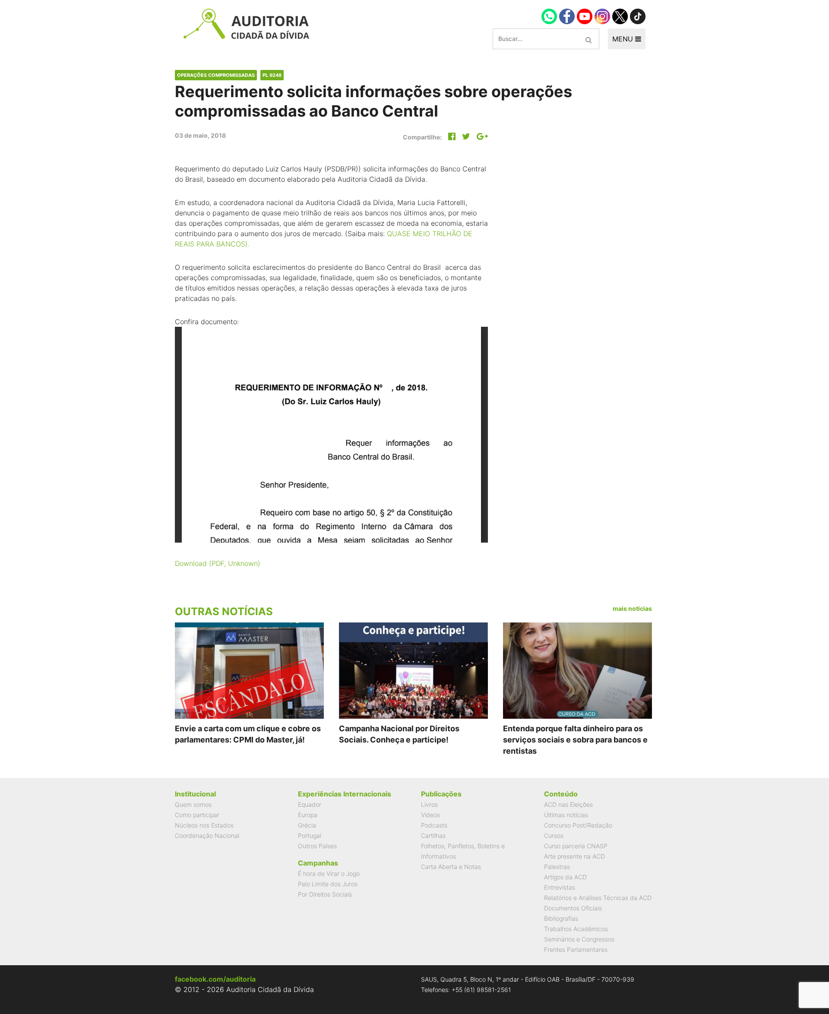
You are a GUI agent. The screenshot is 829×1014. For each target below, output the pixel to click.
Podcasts (434, 825)
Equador (309, 804)
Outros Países (317, 846)
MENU (623, 39)
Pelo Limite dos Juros (328, 884)
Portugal (309, 835)
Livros (429, 804)
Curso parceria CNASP (576, 846)
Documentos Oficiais (573, 908)
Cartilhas (433, 835)
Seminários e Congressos (579, 939)
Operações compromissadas (216, 75)
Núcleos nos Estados (204, 825)
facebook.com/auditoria (215, 979)
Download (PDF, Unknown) (217, 563)
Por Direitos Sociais (325, 894)
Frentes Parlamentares (576, 949)
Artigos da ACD (565, 877)
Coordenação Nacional (207, 835)
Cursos (553, 835)
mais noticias (632, 608)
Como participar (197, 814)
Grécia (307, 825)
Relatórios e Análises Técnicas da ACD (598, 897)
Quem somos (193, 804)
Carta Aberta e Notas (451, 866)
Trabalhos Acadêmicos (576, 928)
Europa (307, 814)
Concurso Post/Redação (578, 825)
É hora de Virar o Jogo (329, 873)
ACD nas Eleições (568, 804)
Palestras (557, 866)
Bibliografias (561, 918)
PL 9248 (272, 75)
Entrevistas (559, 887)
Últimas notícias (566, 814)
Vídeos (430, 814)
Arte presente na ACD (574, 856)
